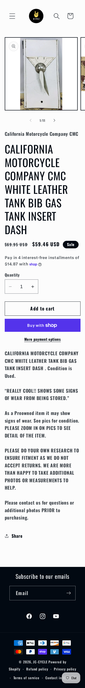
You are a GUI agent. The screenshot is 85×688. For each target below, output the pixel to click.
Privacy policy (65, 668)
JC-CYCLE (40, 661)
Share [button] (17, 536)
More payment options (42, 339)
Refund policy (37, 668)
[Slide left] (30, 120)
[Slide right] (54, 120)
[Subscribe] (68, 593)
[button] (12, 16)
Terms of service (26, 677)
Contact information (61, 677)
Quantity (12, 275)
